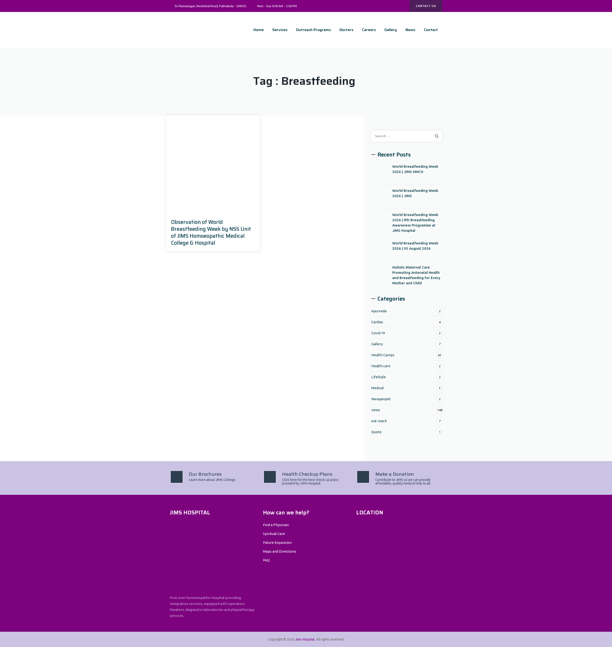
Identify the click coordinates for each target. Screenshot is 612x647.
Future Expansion (277, 542)
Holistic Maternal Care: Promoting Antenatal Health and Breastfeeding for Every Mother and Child (416, 275)
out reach (379, 421)
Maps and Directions (279, 551)
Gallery (390, 30)
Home (258, 30)
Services (279, 30)
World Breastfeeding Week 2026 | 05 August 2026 (415, 245)
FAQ (266, 560)
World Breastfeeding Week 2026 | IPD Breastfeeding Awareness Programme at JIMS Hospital (415, 222)
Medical (377, 388)
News (410, 30)
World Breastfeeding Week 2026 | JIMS (415, 193)
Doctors (346, 30)
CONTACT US (426, 6)
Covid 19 (378, 333)
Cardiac (377, 322)
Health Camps (382, 355)
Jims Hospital (305, 639)
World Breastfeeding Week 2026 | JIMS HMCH (415, 169)
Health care (380, 366)
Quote (376, 432)
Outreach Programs (313, 30)
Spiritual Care (274, 534)
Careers (369, 30)
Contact (431, 30)
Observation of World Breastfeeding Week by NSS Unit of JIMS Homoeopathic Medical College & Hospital (211, 232)
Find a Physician (276, 525)
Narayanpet (381, 399)
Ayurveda (379, 311)
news (375, 410)
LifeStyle (378, 377)
